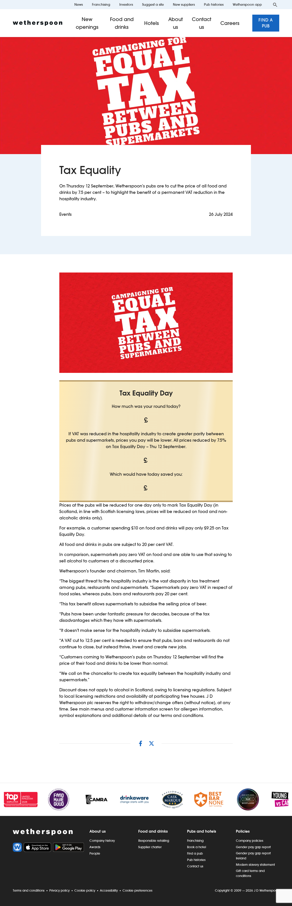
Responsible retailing (153, 841)
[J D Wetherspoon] (37, 23)
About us (175, 23)
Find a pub (265, 23)
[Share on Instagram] (140, 743)
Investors (126, 4)
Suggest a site (153, 4)
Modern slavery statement (255, 865)
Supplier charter (150, 847)
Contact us (201, 23)
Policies (243, 831)
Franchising (101, 4)
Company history (102, 841)
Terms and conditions (28, 890)
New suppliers (184, 4)
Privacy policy (59, 890)
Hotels (151, 23)
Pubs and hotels (201, 831)
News (78, 4)
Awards (94, 847)
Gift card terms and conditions (250, 873)
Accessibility (109, 890)
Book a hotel (196, 847)
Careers (230, 23)
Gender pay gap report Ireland (253, 855)
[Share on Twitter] (151, 743)
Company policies (249, 841)
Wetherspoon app (247, 4)
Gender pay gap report (253, 847)
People (94, 853)
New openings (87, 23)
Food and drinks (122, 23)
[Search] (275, 4)
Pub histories (214, 4)
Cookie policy (84, 890)
